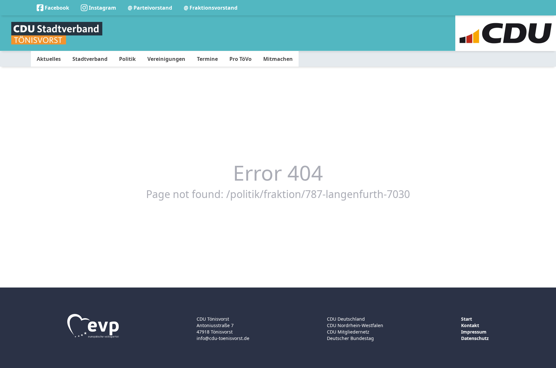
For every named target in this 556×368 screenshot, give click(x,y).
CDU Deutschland (346, 319)
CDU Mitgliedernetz (348, 332)
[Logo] (56, 33)
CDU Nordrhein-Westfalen (355, 325)
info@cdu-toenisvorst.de (223, 338)
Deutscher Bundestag (350, 338)
